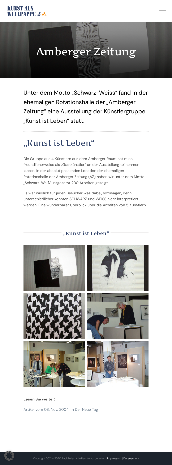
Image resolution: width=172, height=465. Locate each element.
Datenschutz (131, 458)
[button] (9, 456)
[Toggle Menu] (163, 12)
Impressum (114, 458)
